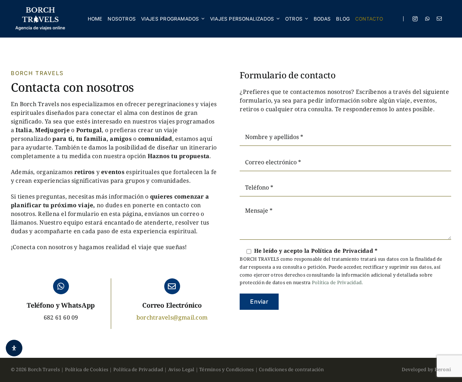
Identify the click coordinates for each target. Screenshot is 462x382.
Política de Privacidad (138, 369)
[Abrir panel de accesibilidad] (14, 348)
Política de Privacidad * (344, 250)
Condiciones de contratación (291, 369)
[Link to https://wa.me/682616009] (61, 286)
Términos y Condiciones (226, 369)
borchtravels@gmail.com (172, 317)
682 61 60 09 (61, 317)
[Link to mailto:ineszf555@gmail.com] (172, 286)
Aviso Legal (181, 369)
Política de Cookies (87, 369)
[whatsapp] (427, 18)
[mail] (439, 18)
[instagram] (415, 18)
